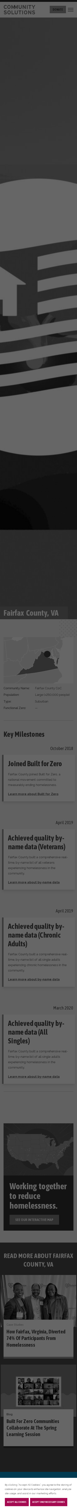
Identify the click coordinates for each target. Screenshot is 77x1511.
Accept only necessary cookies (48, 1502)
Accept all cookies (16, 1502)
